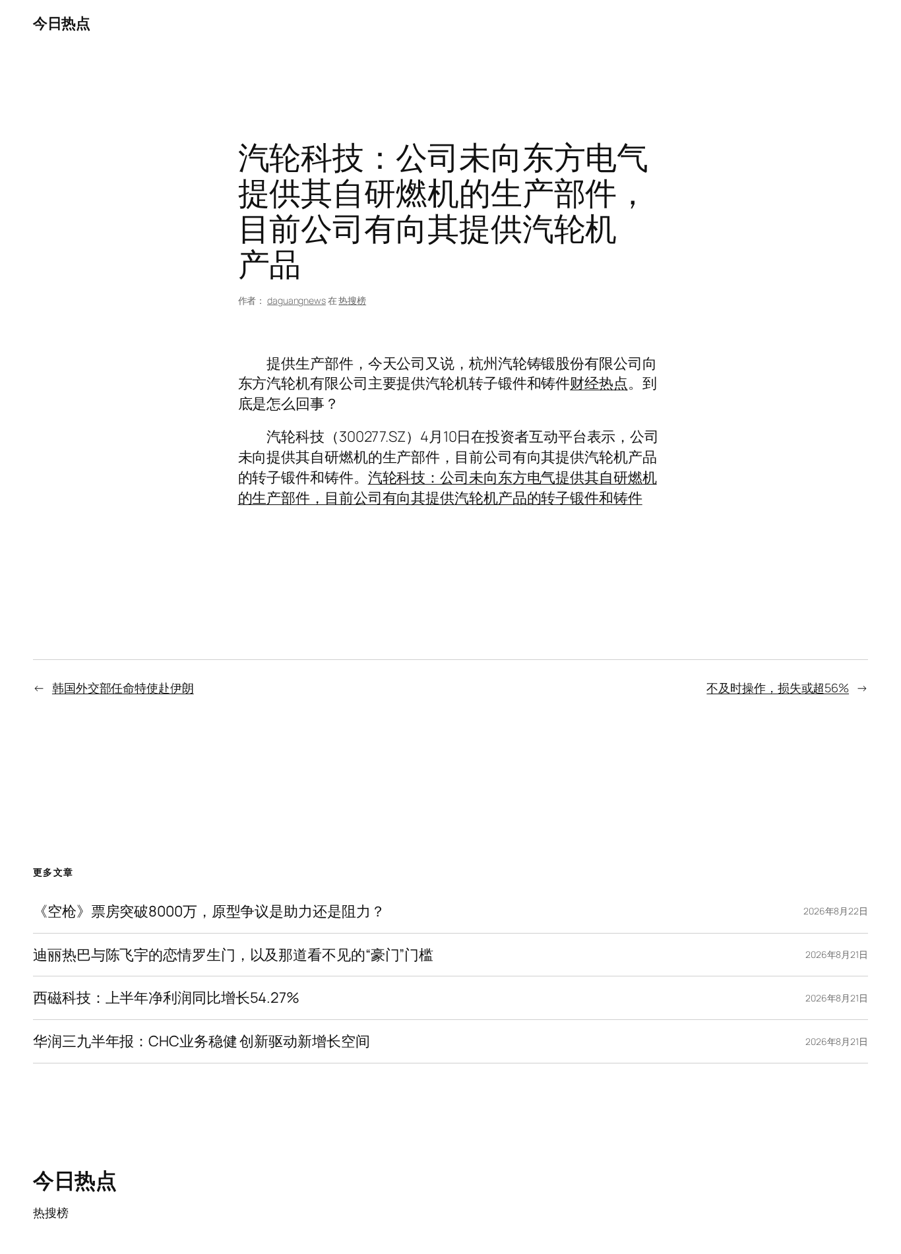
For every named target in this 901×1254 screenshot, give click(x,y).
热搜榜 (352, 300)
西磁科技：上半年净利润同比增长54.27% (166, 998)
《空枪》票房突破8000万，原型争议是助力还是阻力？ (209, 911)
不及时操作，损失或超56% (777, 688)
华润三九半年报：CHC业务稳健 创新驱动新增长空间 (201, 1041)
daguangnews (296, 300)
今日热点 (61, 23)
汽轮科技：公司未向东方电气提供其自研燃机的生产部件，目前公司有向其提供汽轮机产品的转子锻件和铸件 (447, 487)
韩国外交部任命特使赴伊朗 (123, 688)
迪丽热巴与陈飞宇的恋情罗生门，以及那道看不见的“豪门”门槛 (233, 955)
